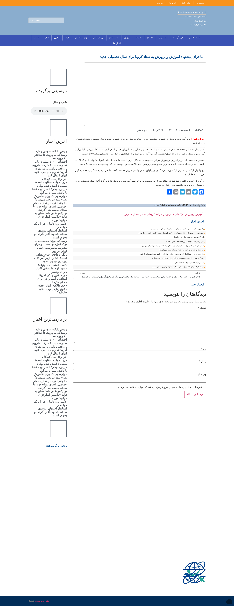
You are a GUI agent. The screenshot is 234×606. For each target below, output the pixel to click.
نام (203, 348)
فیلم (47, 37)
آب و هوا (172, 3)
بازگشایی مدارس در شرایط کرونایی (165, 214)
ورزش (127, 37)
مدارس (128, 214)
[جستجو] (61, 20)
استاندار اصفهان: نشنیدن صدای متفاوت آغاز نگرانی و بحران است (177, 267)
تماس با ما (186, 3)
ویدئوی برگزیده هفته (56, 445)
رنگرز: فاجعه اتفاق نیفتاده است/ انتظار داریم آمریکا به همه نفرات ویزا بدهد (50, 258)
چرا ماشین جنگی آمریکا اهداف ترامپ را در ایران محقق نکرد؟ (52, 279)
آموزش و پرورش (194, 214)
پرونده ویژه (98, 37)
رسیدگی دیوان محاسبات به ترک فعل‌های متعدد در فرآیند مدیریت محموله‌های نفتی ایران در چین (50, 246)
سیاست (162, 37)
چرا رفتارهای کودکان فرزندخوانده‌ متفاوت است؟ (184, 241)
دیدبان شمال (139, 214)
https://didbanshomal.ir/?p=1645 (171, 205)
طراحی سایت (42, 600)
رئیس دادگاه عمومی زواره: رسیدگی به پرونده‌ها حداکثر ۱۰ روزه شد (177, 229)
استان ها (117, 43)
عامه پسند (114, 37)
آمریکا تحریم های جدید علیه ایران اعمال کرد (187, 237)
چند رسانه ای (81, 37)
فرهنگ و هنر (177, 37)
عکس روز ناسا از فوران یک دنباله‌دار (189, 262)
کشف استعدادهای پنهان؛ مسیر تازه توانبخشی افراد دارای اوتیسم (51, 268)
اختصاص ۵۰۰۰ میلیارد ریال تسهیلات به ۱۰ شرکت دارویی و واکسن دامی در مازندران (170, 233)
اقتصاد (150, 37)
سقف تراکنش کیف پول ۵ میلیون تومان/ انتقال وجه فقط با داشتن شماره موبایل (173, 246)
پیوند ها (160, 3)
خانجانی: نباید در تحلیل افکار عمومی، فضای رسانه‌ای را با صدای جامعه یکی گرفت (172, 254)
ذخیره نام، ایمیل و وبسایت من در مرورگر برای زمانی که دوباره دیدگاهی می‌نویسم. (160, 387)
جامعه (139, 37)
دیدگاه (202, 308)
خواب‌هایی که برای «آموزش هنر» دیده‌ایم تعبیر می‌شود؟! (181, 250)
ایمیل (202, 361)
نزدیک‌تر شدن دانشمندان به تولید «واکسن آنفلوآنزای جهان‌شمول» (177, 258)
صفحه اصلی (194, 37)
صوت (36, 37)
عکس (57, 37)
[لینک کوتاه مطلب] (204, 214)
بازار (67, 37)
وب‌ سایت (201, 374)
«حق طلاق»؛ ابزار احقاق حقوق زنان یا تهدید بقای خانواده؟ (52, 289)
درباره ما (200, 3)
